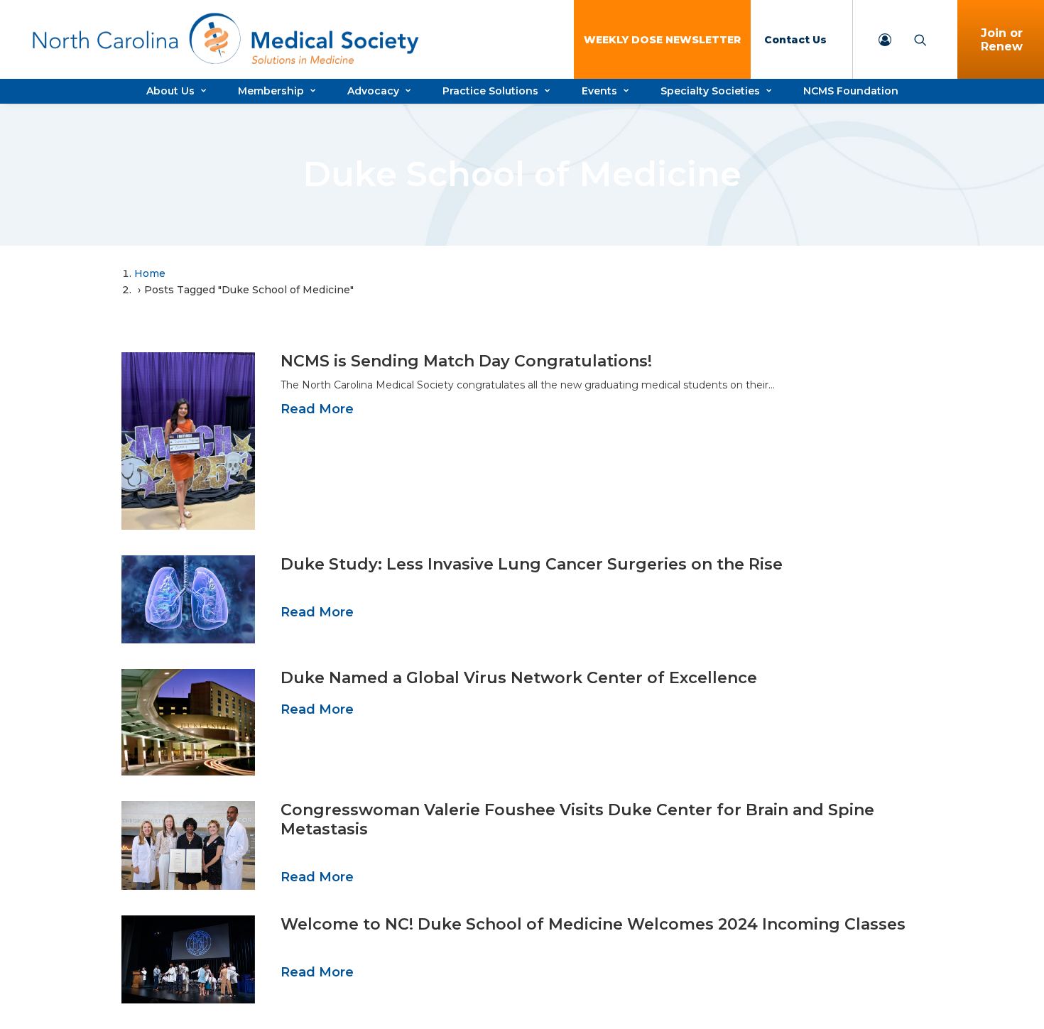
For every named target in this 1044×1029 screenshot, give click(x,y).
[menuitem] (662, 39)
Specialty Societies (710, 91)
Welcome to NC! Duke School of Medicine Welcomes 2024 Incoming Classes (593, 924)
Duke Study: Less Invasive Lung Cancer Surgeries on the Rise (532, 564)
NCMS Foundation (850, 91)
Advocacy (373, 91)
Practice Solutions (490, 91)
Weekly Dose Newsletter (662, 39)
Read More (317, 409)
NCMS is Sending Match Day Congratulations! (466, 361)
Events (599, 91)
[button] (188, 441)
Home (149, 273)
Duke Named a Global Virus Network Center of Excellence (519, 677)
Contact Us (795, 39)
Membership (271, 91)
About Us (170, 91)
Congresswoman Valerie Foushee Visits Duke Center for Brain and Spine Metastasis (577, 819)
